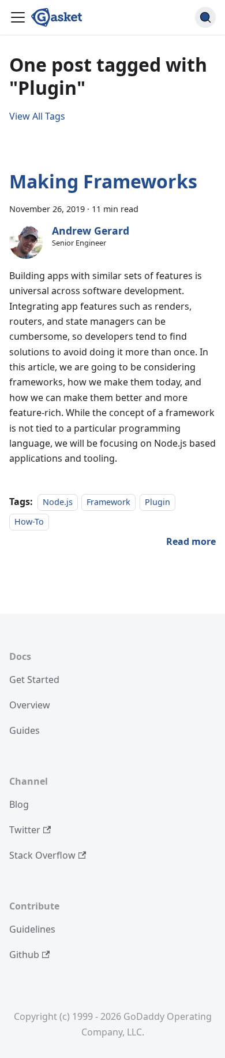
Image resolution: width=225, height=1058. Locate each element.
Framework (108, 501)
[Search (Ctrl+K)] (205, 17)
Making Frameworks (103, 181)
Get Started (34, 679)
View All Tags (37, 116)
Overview (29, 705)
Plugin (157, 501)
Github (24, 954)
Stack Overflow (42, 855)
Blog (19, 804)
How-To (29, 521)
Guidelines (32, 929)
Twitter (24, 829)
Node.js (58, 501)
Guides (24, 730)
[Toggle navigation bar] (18, 17)
